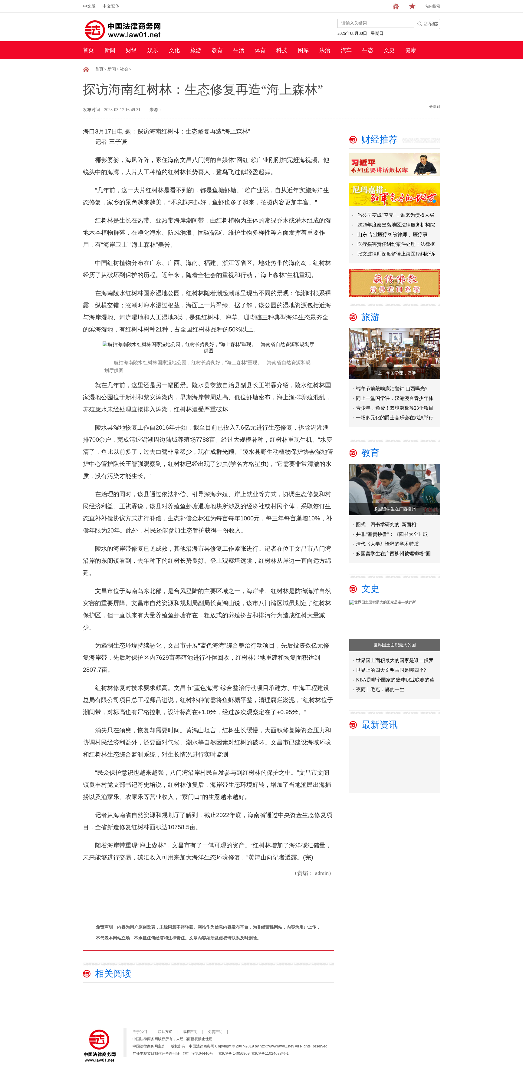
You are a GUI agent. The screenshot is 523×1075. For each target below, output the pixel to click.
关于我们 (140, 1032)
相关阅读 (113, 973)
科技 (281, 50)
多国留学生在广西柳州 (394, 509)
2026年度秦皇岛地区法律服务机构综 (396, 224)
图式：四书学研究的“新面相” (387, 524)
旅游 (195, 50)
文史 (389, 50)
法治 (324, 50)
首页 (88, 50)
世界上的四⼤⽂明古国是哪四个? (391, 670)
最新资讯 (379, 725)
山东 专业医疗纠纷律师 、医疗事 (392, 234)
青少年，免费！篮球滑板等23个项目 (394, 408)
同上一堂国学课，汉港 (394, 373)
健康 (410, 50)
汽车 (346, 50)
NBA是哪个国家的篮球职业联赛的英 (395, 679)
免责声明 (215, 1032)
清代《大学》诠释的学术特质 (387, 543)
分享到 (434, 106)
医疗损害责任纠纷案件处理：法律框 (396, 244)
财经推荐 (379, 139)
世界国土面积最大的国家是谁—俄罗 (394, 660)
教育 (217, 50)
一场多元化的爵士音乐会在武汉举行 (394, 417)
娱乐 (152, 50)
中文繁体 (111, 6)
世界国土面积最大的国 (394, 645)
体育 (260, 50)
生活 (238, 50)
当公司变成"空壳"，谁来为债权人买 (395, 215)
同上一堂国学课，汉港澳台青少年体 (394, 398)
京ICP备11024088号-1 (270, 1053)
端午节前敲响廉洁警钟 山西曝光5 (391, 388)
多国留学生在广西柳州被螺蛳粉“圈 (393, 553)
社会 (124, 69)
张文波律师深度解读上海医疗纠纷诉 (396, 253)
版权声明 (190, 1032)
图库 (303, 50)
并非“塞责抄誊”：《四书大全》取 (392, 534)
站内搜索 (433, 6)
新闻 (109, 50)
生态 (367, 50)
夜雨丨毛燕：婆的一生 (380, 689)
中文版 (89, 6)
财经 (131, 50)
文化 (174, 50)
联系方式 (165, 1032)
